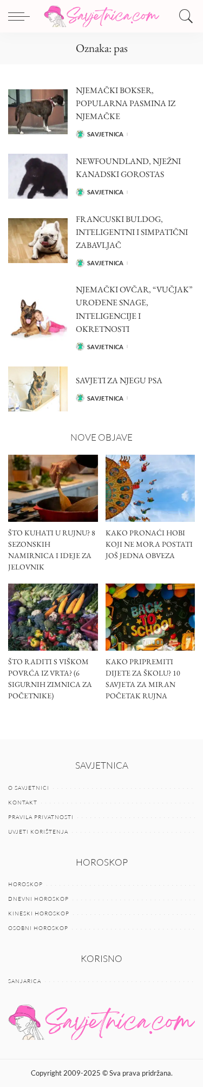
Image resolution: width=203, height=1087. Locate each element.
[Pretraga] (183, 16)
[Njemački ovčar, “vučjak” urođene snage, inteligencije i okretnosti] (38, 318)
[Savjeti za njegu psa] (38, 388)
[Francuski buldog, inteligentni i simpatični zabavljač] (38, 240)
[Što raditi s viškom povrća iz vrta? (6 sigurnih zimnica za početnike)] (53, 617)
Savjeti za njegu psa (119, 380)
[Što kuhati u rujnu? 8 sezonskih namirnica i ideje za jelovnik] (53, 488)
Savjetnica (105, 134)
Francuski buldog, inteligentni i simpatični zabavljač (132, 232)
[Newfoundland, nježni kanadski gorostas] (38, 176)
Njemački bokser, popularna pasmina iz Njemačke (125, 103)
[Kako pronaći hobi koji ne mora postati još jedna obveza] (150, 488)
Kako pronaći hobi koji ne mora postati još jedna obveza (149, 544)
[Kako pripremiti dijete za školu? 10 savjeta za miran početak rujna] (150, 617)
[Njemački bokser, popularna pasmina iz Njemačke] (38, 111)
